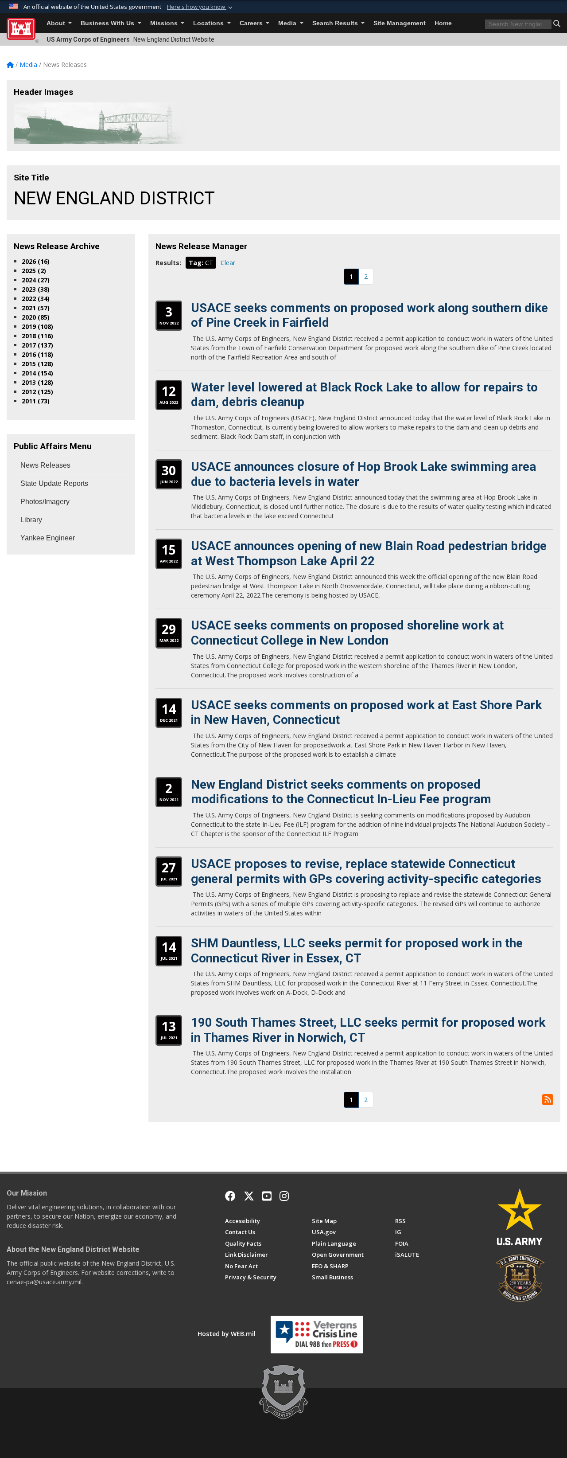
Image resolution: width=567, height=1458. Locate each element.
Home (443, 23)
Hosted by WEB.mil (227, 1333)
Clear (228, 262)
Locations (209, 23)
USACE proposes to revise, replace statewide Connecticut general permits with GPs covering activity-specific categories (366, 871)
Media (288, 23)
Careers (252, 23)
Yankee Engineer (47, 538)
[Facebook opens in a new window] (230, 1196)
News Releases (45, 465)
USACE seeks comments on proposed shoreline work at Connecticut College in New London (347, 633)
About (57, 23)
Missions (164, 23)
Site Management (399, 23)
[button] (200, 7)
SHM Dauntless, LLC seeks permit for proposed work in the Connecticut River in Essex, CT (357, 950)
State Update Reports (54, 483)
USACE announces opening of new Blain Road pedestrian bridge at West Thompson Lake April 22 (369, 553)
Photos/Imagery (45, 501)
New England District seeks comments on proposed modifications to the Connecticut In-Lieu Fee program (341, 792)
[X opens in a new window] (249, 1196)
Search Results (336, 23)
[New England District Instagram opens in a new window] (284, 1196)
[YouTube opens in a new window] (267, 1196)
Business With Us (108, 23)
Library (31, 520)
